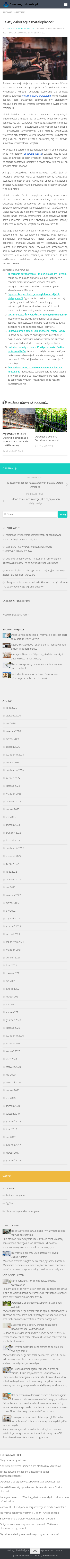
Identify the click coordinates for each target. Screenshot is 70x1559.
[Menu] (66, 4)
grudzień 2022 (13, 832)
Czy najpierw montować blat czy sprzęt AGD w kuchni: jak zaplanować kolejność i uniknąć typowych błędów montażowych (35, 1421)
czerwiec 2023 (13, 801)
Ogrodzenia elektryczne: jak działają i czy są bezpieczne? (29, 1534)
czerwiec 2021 (13, 973)
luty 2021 (10, 1004)
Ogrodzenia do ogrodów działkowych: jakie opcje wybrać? (30, 1481)
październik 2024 (15, 770)
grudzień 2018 (13, 1121)
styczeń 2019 (13, 1113)
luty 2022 (10, 910)
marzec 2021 (12, 996)
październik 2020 (15, 1035)
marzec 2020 (12, 1090)
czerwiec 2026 (13, 715)
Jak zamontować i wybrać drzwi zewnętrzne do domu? (37, 314)
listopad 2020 (13, 1027)
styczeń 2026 (13, 746)
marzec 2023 (12, 809)
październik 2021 (15, 942)
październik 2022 (15, 848)
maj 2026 (10, 723)
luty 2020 (10, 1098)
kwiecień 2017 (13, 1144)
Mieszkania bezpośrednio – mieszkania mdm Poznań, (37, 273)
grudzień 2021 (13, 926)
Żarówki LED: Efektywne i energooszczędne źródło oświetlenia (33, 1507)
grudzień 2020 (13, 1020)
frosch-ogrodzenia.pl (21, 28)
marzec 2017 (12, 1152)
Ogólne (9, 1203)
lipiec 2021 (11, 965)
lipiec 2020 (11, 1059)
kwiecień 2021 (13, 988)
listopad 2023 (13, 785)
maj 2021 (10, 981)
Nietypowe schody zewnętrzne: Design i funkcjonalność (29, 1512)
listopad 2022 (13, 840)
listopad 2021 (13, 934)
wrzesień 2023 (13, 793)
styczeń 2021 (13, 1012)
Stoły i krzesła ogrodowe (13, 1460)
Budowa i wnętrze (14, 12)
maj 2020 (10, 1074)
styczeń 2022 (13, 918)
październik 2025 (15, 754)
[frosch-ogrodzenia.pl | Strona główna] (26, 4)
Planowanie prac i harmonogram (23, 1211)
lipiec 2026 (11, 707)
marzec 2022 (12, 902)
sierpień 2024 (13, 778)
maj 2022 (10, 887)
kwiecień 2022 (13, 895)
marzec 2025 (12, 762)
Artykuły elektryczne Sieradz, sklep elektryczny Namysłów (30, 1466)
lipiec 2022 (11, 871)
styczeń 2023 (13, 824)
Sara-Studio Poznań (13, 1274)
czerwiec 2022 (13, 879)
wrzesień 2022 (13, 856)
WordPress (26, 1555)
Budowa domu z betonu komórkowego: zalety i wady (36, 330)
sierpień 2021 (13, 957)
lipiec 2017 (11, 1129)
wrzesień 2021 (13, 949)
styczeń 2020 (13, 1105)
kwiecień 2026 (13, 731)
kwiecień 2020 (13, 1082)
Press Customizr (50, 1555)
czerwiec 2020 (13, 1066)
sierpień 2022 (13, 863)
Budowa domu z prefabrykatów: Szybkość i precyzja (27, 1518)
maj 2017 (10, 1137)
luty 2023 (10, 817)
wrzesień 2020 (13, 1043)
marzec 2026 (12, 739)
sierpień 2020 (13, 1051)
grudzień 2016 (13, 1160)
